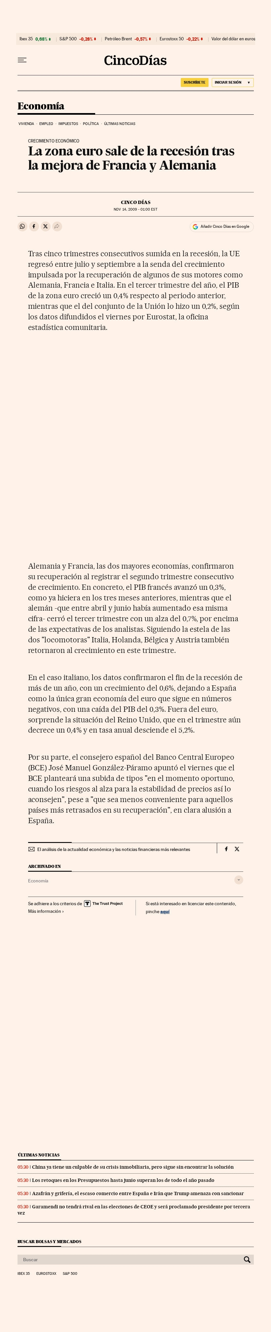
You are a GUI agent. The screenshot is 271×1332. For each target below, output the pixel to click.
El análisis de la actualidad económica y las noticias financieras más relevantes (113, 849)
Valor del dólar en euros (233, 39)
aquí (165, 911)
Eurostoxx (46, 1274)
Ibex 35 (26, 39)
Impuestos (68, 124)
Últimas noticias (120, 124)
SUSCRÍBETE (195, 82)
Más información (44, 911)
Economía (41, 106)
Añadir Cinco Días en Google (225, 226)
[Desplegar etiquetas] (238, 879)
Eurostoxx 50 (172, 39)
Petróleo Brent (118, 39)
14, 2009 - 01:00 (135, 209)
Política (91, 124)
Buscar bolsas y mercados (49, 1241)
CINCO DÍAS (135, 202)
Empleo (46, 124)
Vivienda (26, 124)
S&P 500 (68, 39)
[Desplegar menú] (22, 60)
